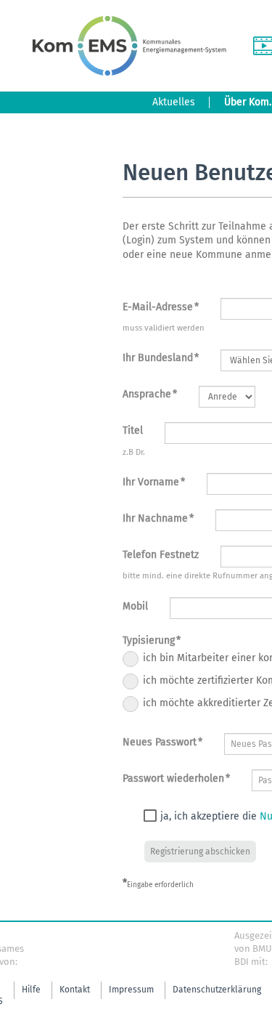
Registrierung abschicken (200, 851)
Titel (133, 430)
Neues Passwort (162, 742)
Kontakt (74, 989)
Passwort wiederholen (176, 778)
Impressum (131, 989)
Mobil (135, 606)
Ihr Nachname (158, 518)
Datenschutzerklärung (217, 989)
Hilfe (31, 989)
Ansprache (150, 394)
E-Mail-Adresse (161, 307)
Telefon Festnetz (161, 555)
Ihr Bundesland (161, 358)
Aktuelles (173, 102)
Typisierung (152, 640)
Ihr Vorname (154, 482)
